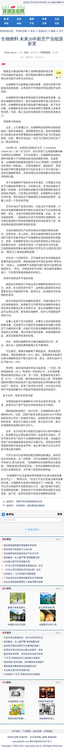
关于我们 (16, 731)
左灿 (26, 52)
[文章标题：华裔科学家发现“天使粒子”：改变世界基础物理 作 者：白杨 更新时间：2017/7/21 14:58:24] (47, 697)
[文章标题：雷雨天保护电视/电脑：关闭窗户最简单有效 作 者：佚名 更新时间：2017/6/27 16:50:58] (17, 714)
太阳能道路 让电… (17, 701)
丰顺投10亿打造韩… (17, 624)
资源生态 (43, 31)
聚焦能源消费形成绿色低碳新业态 (20, 666)
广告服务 (26, 731)
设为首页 (43, 2)
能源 (53, 31)
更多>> (58, 539)
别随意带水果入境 (48, 624)
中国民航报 (44, 52)
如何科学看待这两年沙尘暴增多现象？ (22, 645)
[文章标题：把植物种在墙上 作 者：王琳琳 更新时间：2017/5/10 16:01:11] (47, 714)
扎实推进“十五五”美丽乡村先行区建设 (22, 674)
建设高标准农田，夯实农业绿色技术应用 (23, 654)
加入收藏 (52, 2)
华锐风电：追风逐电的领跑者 (30, 505)
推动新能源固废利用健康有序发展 (20, 545)
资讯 (32, 31)
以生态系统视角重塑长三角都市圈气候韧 (23, 582)
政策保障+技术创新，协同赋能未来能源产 (24, 662)
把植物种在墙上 (47, 718)
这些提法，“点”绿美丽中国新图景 (20, 573)
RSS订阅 (34, 2)
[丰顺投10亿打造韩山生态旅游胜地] (17, 620)
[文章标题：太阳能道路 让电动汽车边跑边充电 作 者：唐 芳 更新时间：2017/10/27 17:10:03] (17, 697)
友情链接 (48, 731)
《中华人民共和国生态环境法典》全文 (22, 569)
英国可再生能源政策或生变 (29, 501)
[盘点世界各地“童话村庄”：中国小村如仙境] (48, 603)
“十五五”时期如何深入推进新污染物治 (22, 658)
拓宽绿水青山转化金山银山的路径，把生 (23, 649)
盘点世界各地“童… (48, 607)
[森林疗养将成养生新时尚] (17, 603)
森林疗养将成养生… (17, 607)
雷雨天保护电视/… (17, 718)
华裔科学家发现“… (47, 701)
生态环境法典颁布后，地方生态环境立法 (23, 637)
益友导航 (37, 731)
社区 (57, 23)
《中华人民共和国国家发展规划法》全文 (23, 565)
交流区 (26, 2)
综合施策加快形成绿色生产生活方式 (21, 553)
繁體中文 (60, 2)
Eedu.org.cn (10, 52)
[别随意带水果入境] (48, 620)
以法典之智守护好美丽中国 (17, 561)
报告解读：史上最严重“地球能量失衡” (22, 557)
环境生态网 (21, 31)
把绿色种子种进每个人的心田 (18, 549)
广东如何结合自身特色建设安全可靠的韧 (23, 578)
